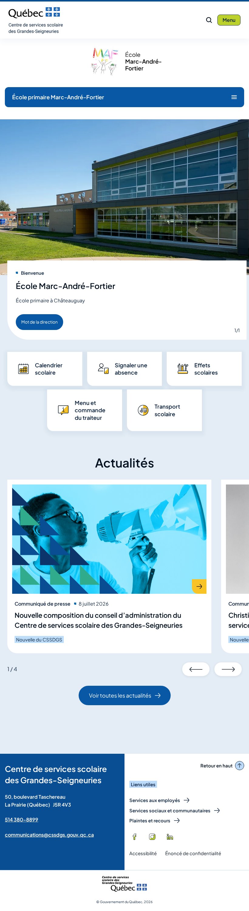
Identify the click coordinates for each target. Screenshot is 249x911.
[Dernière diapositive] (196, 669)
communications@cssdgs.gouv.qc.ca (49, 834)
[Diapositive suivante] (228, 669)
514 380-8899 (21, 819)
